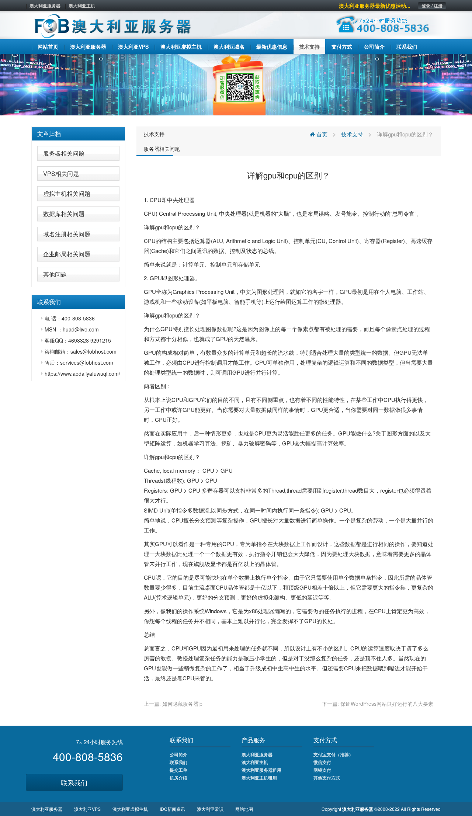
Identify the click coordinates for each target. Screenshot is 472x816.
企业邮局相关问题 (66, 254)
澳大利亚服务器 (45, 5)
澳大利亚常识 (210, 809)
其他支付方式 (326, 777)
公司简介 (178, 754)
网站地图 (244, 809)
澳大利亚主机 (82, 5)
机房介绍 (178, 777)
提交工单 (178, 770)
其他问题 (55, 274)
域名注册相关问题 (66, 234)
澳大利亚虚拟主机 (130, 809)
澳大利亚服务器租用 (261, 770)
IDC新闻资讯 (172, 809)
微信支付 (322, 762)
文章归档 (49, 133)
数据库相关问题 (63, 213)
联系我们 (74, 782)
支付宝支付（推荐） (333, 754)
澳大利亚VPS (87, 809)
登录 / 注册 (431, 5)
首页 (321, 134)
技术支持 (154, 134)
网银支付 (322, 770)
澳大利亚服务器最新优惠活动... (374, 5)
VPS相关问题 (61, 173)
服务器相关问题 (63, 153)
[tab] (78, 134)
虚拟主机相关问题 (66, 193)
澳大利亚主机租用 (259, 777)
